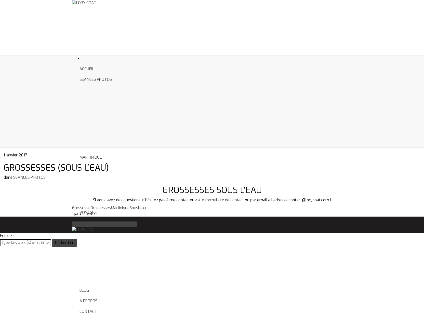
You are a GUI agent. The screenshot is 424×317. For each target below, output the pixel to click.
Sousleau (138, 207)
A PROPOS (88, 300)
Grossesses (101, 207)
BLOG (84, 290)
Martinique (120, 207)
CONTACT (88, 311)
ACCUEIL (87, 68)
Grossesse (81, 207)
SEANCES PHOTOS (96, 79)
